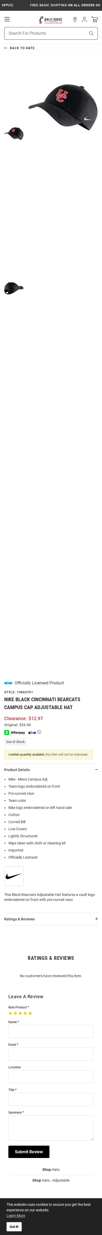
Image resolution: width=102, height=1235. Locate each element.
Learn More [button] (16, 1215)
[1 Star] (10, 1013)
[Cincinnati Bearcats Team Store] (51, 20)
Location (14, 1067)
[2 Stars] (15, 1013)
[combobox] (38, 33)
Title (11, 1090)
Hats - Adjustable (51, 1180)
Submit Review (29, 1151)
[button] (75, 19)
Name (12, 1022)
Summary (15, 1112)
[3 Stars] (20, 1013)
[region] (51, 841)
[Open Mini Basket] (94, 19)
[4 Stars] (25, 1013)
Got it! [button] (14, 1227)
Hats (51, 1169)
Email (12, 1045)
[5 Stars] (30, 1013)
